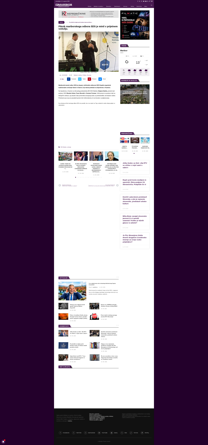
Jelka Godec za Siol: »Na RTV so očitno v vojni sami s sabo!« (78, 332)
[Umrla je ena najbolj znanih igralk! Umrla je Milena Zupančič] (63, 306)
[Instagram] (141, 1)
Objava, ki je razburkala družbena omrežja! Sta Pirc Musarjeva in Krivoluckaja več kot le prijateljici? (109, 346)
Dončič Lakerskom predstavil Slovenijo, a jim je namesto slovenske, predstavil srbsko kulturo (109, 334)
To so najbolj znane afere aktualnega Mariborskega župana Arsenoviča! (102, 284)
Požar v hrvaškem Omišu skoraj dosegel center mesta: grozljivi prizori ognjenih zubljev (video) (78, 316)
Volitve (132, 6)
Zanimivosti (117, 6)
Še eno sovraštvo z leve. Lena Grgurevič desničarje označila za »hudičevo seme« (109, 357)
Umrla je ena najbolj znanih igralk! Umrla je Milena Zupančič (77, 306)
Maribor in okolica (98, 6)
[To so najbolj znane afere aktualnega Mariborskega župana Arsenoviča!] (72, 291)
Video (145, 6)
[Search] (151, 5)
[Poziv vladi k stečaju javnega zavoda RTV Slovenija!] (94, 316)
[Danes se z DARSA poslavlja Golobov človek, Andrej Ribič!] (94, 306)
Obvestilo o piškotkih (94, 414)
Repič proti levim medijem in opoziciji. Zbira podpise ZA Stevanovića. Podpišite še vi (134, 182)
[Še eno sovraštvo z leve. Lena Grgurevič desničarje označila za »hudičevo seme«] (94, 357)
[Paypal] (151, 1)
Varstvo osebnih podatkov (95, 415)
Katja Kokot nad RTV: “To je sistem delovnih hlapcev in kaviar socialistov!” (77, 357)
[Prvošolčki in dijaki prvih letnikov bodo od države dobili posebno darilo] (63, 345)
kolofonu (70, 421)
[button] (66, 22)
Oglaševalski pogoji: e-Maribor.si (97, 418)
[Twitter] (139, 1)
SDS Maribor (63, 147)
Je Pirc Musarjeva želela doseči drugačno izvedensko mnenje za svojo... (81, 167)
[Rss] (147, 1)
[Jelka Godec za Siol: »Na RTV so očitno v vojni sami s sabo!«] (63, 333)
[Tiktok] (149, 1)
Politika (84, 75)
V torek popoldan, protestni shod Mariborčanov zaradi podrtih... (83, 22)
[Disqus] (88, 209)
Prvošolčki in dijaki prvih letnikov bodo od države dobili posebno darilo (78, 345)
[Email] (145, 1)
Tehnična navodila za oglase (96, 420)
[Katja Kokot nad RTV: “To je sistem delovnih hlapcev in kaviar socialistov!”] (63, 357)
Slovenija (108, 6)
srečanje (69, 147)
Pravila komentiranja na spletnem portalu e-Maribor (101, 416)
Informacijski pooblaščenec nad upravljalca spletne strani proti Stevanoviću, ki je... (112, 167)
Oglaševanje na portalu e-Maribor (97, 417)
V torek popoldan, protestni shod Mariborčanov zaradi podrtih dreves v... (134, 93)
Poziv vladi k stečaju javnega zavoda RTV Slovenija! (109, 315)
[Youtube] (143, 1)
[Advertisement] (88, 127)
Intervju (125, 6)
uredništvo (95, 287)
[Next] (118, 277)
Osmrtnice (139, 6)
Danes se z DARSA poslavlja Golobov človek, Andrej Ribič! (109, 305)
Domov (89, 6)
